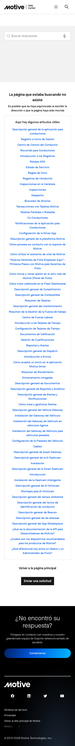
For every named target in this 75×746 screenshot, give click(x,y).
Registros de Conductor (37, 178)
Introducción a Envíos (37, 356)
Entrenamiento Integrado (37, 377)
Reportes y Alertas (37, 345)
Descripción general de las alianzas (37, 518)
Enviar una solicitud (37, 581)
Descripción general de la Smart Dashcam (37, 469)
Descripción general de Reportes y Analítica (38, 389)
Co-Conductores (37, 218)
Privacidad (10, 715)
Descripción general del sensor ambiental (37, 497)
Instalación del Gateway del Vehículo (37, 415)
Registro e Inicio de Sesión (37, 139)
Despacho (37, 195)
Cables (37, 446)
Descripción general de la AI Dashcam (37, 457)
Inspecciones (37, 189)
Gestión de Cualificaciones (37, 340)
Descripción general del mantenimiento (37, 306)
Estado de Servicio (37, 167)
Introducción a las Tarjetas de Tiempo (38, 323)
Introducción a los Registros (37, 156)
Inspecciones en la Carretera (37, 184)
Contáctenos (37, 653)
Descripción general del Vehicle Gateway (37, 410)
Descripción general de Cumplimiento (37, 289)
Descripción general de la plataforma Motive (37, 239)
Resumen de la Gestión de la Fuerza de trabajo (37, 312)
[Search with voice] (64, 35)
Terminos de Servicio (15, 710)
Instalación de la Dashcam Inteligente (37, 480)
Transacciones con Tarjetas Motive (37, 206)
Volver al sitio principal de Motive (22, 721)
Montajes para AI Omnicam (37, 491)
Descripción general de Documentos (37, 383)
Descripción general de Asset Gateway (37, 452)
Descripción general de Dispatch (37, 351)
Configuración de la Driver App (37, 233)
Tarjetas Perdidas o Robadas (37, 212)
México (8, 726)
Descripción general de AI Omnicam (37, 486)
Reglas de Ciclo (37, 173)
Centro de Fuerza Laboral (37, 317)
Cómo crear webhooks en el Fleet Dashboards (37, 283)
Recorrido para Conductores (37, 150)
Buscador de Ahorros (37, 201)
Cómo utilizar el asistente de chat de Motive (37, 254)
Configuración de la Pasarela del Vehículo (37, 441)
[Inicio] (20, 6)
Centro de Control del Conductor (37, 145)
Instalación (37, 463)
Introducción (38, 474)
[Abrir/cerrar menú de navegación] (56, 6)
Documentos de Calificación (37, 334)
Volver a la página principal (37, 568)
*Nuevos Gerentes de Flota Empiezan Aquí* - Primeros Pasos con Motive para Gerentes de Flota (37, 264)
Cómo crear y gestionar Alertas (38, 404)
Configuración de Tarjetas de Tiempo (37, 328)
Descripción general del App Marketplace (37, 523)
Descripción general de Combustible (37, 295)
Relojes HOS (37, 161)
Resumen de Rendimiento (37, 372)
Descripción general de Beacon (37, 512)
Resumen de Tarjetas (37, 300)
